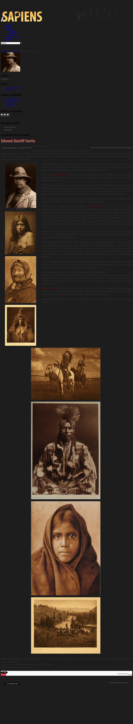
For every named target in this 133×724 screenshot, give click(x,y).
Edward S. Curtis (60, 175)
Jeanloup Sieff (10, 104)
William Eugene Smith (13, 100)
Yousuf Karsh (10, 102)
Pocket (130, 674)
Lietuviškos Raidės (14, 37)
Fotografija (8, 29)
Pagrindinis (8, 25)
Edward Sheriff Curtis (13, 88)
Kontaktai (8, 39)
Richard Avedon (11, 99)
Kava (6, 27)
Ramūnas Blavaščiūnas (9, 148)
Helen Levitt (9, 106)
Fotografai (12, 31)
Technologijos (9, 35)
